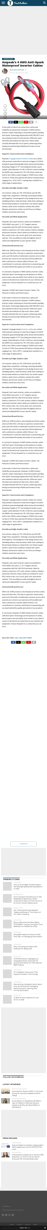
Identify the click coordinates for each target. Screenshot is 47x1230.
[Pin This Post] (26, 121)
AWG (16, 638)
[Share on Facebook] (10, 121)
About (12, 1224)
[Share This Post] (15, 121)
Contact (20, 1224)
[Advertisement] (23, 30)
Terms (35, 1224)
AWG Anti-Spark (25, 638)
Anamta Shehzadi (18, 70)
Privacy (27, 1224)
